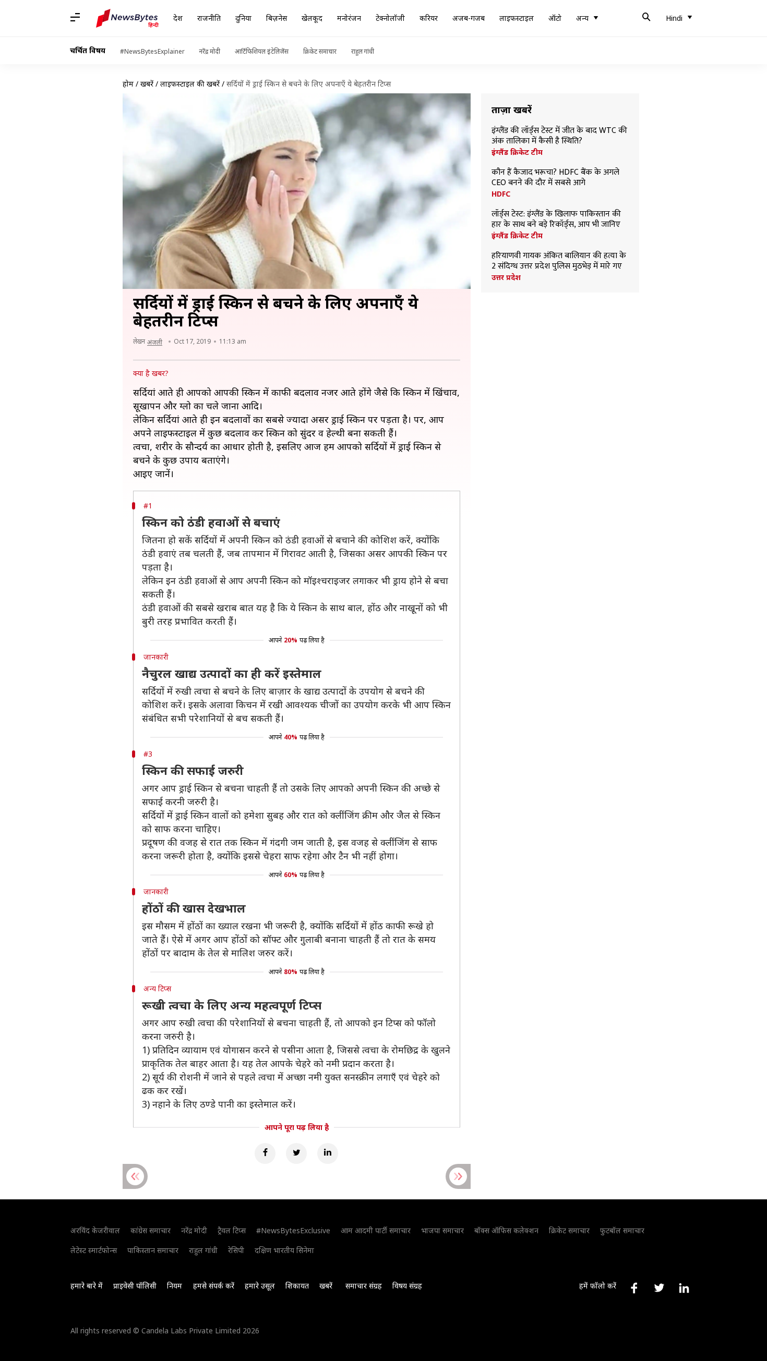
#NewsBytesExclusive (293, 1230)
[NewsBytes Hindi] (127, 18)
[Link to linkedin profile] (684, 1288)
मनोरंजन (349, 18)
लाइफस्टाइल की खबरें (190, 84)
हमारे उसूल (260, 1286)
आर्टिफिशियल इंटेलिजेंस (262, 51)
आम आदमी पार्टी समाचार (376, 1230)
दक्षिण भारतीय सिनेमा (284, 1250)
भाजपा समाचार (442, 1230)
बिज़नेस (276, 18)
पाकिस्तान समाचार (152, 1250)
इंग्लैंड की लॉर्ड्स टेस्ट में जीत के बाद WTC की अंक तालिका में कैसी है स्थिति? (559, 136)
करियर (429, 18)
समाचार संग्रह (363, 1286)
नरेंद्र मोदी (209, 51)
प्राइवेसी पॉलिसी (135, 1286)
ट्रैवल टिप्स (232, 1230)
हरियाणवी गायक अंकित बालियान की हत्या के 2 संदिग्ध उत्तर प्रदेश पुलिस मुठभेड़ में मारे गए (559, 261)
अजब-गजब (468, 18)
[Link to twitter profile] (659, 1288)
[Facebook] (265, 1153)
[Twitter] (296, 1153)
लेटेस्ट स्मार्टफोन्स (93, 1250)
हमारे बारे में (86, 1286)
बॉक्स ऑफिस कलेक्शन (506, 1230)
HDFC (501, 194)
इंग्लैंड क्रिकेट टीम (517, 152)
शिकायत (297, 1286)
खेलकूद (312, 18)
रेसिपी (236, 1250)
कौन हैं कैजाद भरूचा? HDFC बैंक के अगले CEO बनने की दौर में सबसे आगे (555, 177)
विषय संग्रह (407, 1286)
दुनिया (243, 18)
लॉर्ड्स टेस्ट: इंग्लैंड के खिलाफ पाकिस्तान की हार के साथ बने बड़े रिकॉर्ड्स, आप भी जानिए (556, 219)
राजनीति (209, 18)
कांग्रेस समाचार (150, 1230)
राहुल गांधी (362, 51)
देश (178, 18)
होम (128, 84)
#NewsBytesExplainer (152, 51)
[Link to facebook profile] (633, 1288)
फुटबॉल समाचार (622, 1230)
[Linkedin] (327, 1153)
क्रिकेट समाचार (320, 51)
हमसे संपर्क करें (213, 1286)
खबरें (146, 84)
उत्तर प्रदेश (506, 277)
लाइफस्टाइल (516, 18)
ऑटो (554, 18)
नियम (174, 1286)
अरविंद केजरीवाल (95, 1230)
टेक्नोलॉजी (390, 18)
